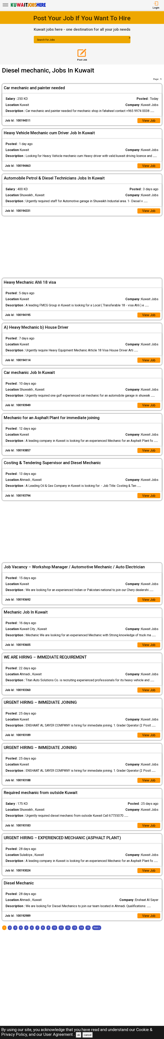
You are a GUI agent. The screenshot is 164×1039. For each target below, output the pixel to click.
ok (78, 1034)
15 (88, 927)
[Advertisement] (82, 247)
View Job (148, 121)
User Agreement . (59, 1034)
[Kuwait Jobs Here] (28, 6)
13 (74, 927)
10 (54, 927)
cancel (87, 1034)
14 (81, 927)
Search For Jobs (46, 39)
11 (61, 927)
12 (68, 927)
